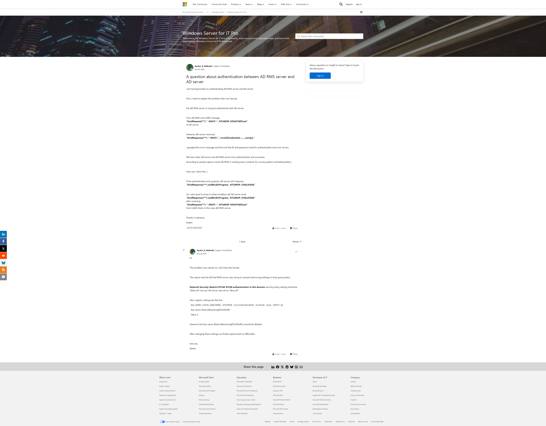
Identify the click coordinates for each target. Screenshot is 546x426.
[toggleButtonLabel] (361, 12)
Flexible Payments (205, 413)
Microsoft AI (277, 382)
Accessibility (354, 409)
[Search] (341, 4)
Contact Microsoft (280, 421)
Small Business (278, 413)
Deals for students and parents (247, 409)
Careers (353, 382)
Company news (355, 391)
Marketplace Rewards (320, 409)
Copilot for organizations (167, 395)
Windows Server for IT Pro (237, 12)
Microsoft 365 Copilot (280, 409)
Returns (201, 395)
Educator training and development (249, 404)
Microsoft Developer (320, 386)
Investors (353, 400)
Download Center (205, 386)
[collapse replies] (183, 250)
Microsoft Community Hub (193, 12)
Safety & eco (340, 421)
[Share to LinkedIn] (272, 366)
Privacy (291, 421)
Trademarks (328, 421)
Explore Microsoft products (168, 409)
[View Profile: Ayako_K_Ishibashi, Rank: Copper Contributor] (189, 67)
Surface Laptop (164, 386)
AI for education (242, 413)
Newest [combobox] (297, 241)
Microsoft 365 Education (245, 395)
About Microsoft (356, 386)
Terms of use (316, 421)
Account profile (204, 382)
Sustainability (355, 413)
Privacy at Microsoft (357, 395)
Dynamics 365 (278, 391)
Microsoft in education (244, 382)
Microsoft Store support (207, 391)
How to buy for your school (246, 400)
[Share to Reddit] (287, 366)
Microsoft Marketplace (320, 404)
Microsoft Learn (318, 391)
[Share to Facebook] (277, 366)
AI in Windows (164, 404)
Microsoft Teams (278, 404)
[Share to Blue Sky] (291, 366)
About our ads (363, 421)
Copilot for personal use (167, 400)
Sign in (320, 75)
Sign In (359, 4)
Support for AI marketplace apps (324, 395)
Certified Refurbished (206, 404)
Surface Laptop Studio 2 (167, 391)
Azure (315, 382)
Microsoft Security (279, 386)
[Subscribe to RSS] (296, 366)
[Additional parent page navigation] (207, 12)
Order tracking (204, 400)
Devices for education (244, 386)
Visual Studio (317, 413)
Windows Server (218, 12)
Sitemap (267, 421)
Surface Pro (163, 382)
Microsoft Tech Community (322, 400)
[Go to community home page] (185, 4)
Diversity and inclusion (358, 404)
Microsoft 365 (278, 395)
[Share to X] (282, 366)
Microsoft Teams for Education (247, 391)
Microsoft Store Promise (207, 409)
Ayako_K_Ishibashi (203, 66)
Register (349, 4)
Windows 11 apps (165, 413)
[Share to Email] (301, 366)
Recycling (351, 421)
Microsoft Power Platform (281, 400)
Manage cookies (303, 421)
